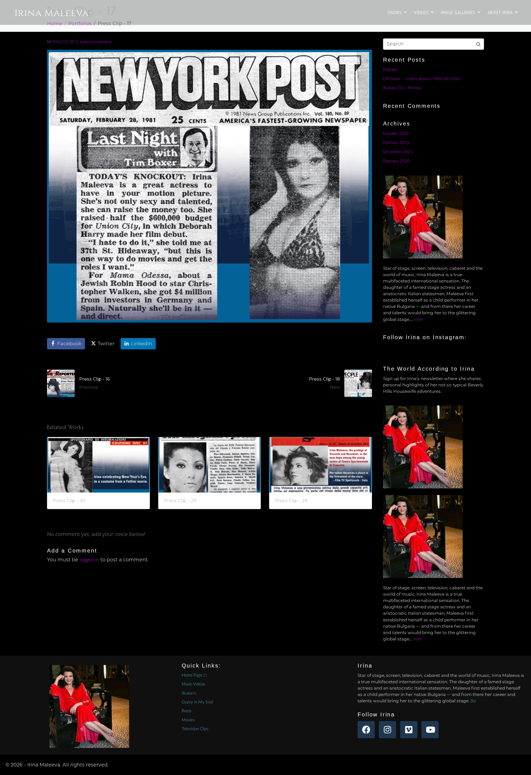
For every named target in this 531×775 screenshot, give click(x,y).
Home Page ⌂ (194, 675)
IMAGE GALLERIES (458, 12)
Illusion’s (189, 693)
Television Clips (195, 729)
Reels (186, 711)
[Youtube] (430, 729)
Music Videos (193, 684)
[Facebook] (366, 729)
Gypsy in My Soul (197, 702)
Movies (188, 720)
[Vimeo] (408, 729)
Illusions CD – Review (402, 88)
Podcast (390, 70)
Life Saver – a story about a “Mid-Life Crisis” (422, 79)
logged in (89, 559)
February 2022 (396, 143)
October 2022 (396, 134)
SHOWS (394, 12)
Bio (473, 701)
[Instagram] (387, 729)
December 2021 (398, 152)
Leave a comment (95, 42)
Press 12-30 (63, 42)
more (418, 320)
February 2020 (396, 161)
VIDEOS (421, 12)
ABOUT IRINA (500, 12)
